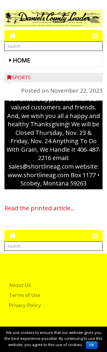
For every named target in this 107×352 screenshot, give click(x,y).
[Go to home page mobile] (10, 35)
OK (91, 345)
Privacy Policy (25, 305)
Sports (21, 77)
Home (21, 60)
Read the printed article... (39, 208)
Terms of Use (24, 295)
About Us (20, 285)
